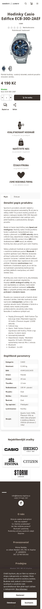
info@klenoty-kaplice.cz (21, 496)
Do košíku (28, 98)
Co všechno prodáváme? (21, 524)
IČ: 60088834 (21, 552)
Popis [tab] (6, 197)
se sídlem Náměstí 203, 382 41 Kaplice (21, 550)
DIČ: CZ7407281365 (21, 554)
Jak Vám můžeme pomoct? (21, 526)
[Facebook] (21, 503)
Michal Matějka (21, 547)
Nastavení (20, 595)
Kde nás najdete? (20, 521)
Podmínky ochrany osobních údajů (21, 531)
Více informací (21, 589)
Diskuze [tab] (17, 197)
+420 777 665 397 (21, 498)
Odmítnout (11, 602)
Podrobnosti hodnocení (21, 30)
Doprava (21, 533)
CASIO (21, 23)
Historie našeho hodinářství (21, 519)
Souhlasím (29, 602)
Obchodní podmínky (21, 529)
